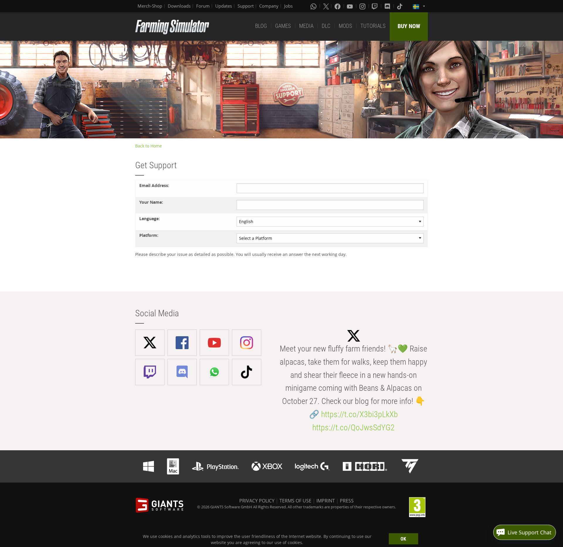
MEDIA (306, 26)
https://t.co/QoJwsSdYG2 (353, 427)
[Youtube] (350, 6)
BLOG (261, 26)
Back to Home (148, 146)
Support (246, 6)
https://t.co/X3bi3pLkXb (359, 414)
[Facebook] (338, 6)
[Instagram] (363, 6)
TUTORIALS (373, 26)
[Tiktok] (400, 6)
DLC (326, 26)
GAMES (283, 26)
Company (269, 6)
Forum (203, 6)
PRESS (347, 500)
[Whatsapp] (314, 6)
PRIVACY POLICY (256, 500)
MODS (345, 26)
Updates (223, 6)
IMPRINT (325, 500)
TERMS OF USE (295, 500)
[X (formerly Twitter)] (326, 6)
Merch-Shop (150, 6)
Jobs (288, 6)
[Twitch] (375, 6)
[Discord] (387, 6)
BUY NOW (409, 26)
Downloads (179, 6)
